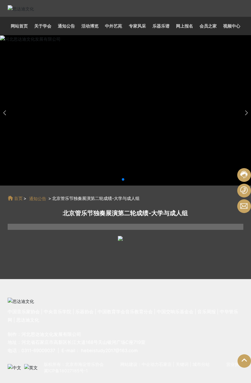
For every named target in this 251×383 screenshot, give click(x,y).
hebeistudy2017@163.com (109, 350)
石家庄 (165, 364)
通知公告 (37, 198)
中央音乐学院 (57, 312)
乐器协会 (84, 312)
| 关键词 (180, 364)
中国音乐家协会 (24, 312)
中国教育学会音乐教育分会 (125, 312)
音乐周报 (206, 312)
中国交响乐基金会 (175, 312)
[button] (123, 179)
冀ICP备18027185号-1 (66, 370)
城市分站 (201, 364)
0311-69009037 (38, 350)
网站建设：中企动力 (139, 364)
